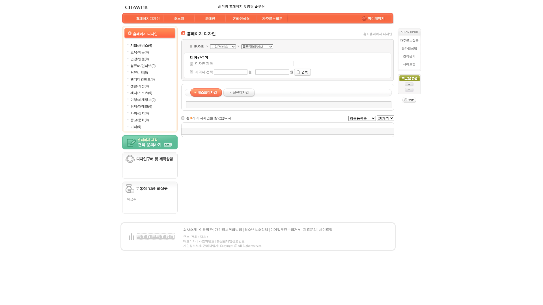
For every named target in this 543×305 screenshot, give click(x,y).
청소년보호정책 (256, 230)
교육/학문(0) (139, 52)
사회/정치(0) (139, 113)
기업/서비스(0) (141, 45)
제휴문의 (310, 230)
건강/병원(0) (139, 59)
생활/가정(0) (139, 86)
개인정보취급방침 (228, 230)
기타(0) (135, 127)
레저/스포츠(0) (141, 93)
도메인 (210, 19)
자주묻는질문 (272, 19)
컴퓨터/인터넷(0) (143, 66)
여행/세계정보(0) (143, 100)
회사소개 (190, 230)
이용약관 (206, 230)
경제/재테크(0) (141, 106)
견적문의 (409, 56)
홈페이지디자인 (148, 19)
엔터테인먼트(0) (142, 79)
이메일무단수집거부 (285, 230)
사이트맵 (409, 64)
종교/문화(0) (139, 120)
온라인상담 (241, 19)
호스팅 (179, 19)
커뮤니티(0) (139, 73)
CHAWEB (136, 7)
